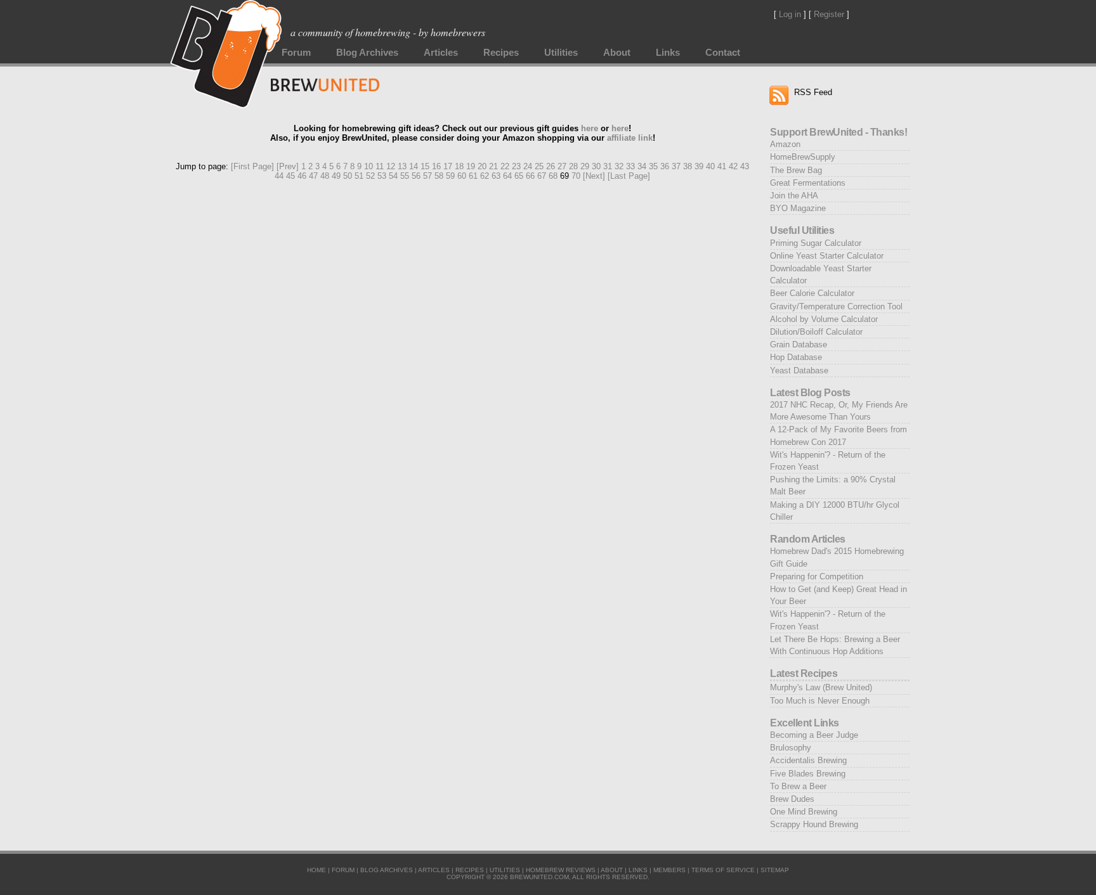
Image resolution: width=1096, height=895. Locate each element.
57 (427, 176)
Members (669, 869)
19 (470, 166)
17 (447, 166)
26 (550, 166)
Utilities (561, 53)
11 (379, 166)
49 (336, 176)
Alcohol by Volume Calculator (824, 319)
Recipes (501, 53)
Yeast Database (799, 370)
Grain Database (798, 344)
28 (573, 166)
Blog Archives (367, 53)
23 (516, 166)
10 (368, 166)
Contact (722, 53)
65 (518, 176)
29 (584, 166)
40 (710, 166)
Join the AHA (794, 195)
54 (393, 176)
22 (504, 166)
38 (687, 166)
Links (668, 53)
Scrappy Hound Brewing (814, 824)
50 (347, 176)
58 (438, 176)
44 (279, 176)
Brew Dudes (792, 799)
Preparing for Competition (816, 576)
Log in (790, 14)
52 (370, 176)
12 (390, 166)
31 (607, 166)
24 (527, 166)
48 (324, 176)
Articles (441, 53)
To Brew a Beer (798, 786)
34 (641, 166)
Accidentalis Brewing (808, 760)
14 (413, 166)
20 (482, 166)
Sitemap (774, 869)
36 (664, 166)
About (616, 53)
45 (290, 176)
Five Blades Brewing (807, 773)
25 (539, 166)
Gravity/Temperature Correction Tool (836, 306)
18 (459, 166)
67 (541, 176)
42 (733, 166)
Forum (296, 53)
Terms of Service (723, 869)
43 (744, 166)
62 (484, 176)
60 (461, 176)
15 (425, 166)
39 (699, 166)
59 (450, 176)
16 (436, 166)
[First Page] (252, 166)
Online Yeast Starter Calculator (827, 256)
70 (575, 176)
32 (619, 166)
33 (630, 166)
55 (404, 176)
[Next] (594, 176)
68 (553, 176)
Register (829, 14)
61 (473, 176)
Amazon (785, 144)
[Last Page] (629, 176)
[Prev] (288, 166)
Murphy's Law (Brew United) (821, 687)
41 (721, 166)
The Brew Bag (796, 170)
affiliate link (630, 138)
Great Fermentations (807, 183)
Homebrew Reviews (561, 869)
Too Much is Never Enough (820, 700)
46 (301, 176)
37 (676, 166)
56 (416, 176)
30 (596, 166)
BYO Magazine (798, 208)
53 (381, 176)
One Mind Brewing (803, 811)
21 (493, 166)
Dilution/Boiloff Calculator (816, 332)
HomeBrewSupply (802, 157)
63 (496, 176)
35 (653, 166)
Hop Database (796, 357)
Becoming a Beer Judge (814, 735)
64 (507, 176)
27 (562, 166)
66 (530, 176)
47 (313, 176)
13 (402, 166)
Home (316, 869)
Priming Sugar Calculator (815, 243)
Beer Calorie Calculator (812, 293)
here (589, 128)
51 (359, 176)
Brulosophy (790, 747)
